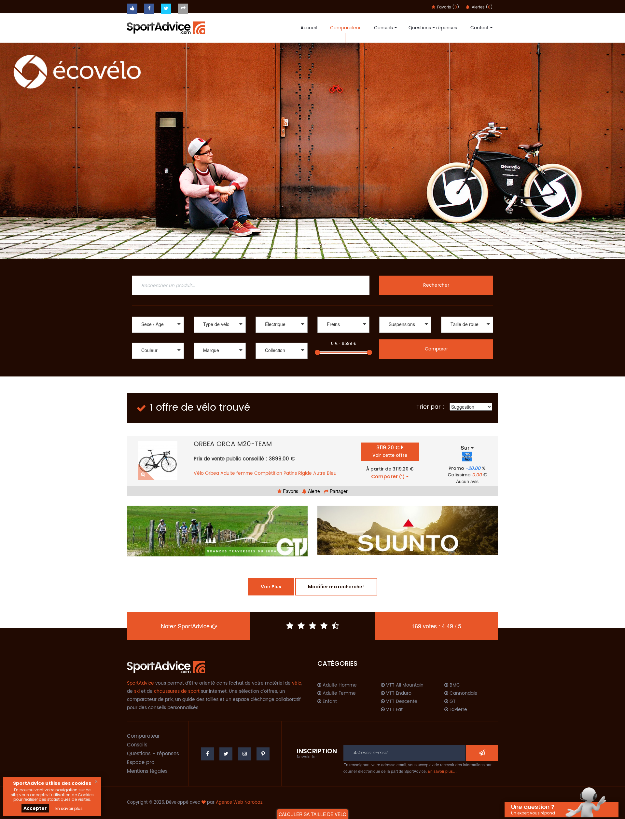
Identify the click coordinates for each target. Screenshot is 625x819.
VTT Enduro (398, 693)
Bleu (332, 473)
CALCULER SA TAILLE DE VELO (312, 814)
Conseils (383, 28)
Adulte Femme (338, 693)
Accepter (35, 808)
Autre (319, 473)
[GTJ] (217, 531)
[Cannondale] (220, 359)
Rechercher (436, 285)
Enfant (329, 701)
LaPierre (457, 709)
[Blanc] (158, 359)
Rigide (305, 473)
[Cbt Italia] (220, 366)
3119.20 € (389, 451)
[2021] (282, 366)
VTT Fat (394, 709)
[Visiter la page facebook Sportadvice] (149, 9)
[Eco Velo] (312, 151)
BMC (454, 685)
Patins (290, 473)
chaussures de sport (177, 691)
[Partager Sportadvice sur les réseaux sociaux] (183, 9)
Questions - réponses (433, 28)
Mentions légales (147, 771)
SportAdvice (140, 683)
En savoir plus (69, 808)
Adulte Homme (339, 685)
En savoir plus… (442, 771)
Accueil (308, 28)
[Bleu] (158, 366)
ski (137, 691)
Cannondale (463, 693)
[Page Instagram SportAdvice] (244, 753)
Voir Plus (271, 586)
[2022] (282, 359)
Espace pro (140, 762)
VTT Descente (401, 701)
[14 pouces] (467, 333)
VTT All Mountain (404, 685)
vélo (296, 683)
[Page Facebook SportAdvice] (207, 753)
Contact (479, 28)
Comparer (436, 349)
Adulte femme (236, 473)
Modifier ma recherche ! (336, 586)
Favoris (290, 491)
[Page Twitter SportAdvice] (225, 753)
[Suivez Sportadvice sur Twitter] (166, 9)
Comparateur (345, 28)
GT (452, 701)
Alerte (313, 491)
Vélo (199, 473)
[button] (158, 325)
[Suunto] (407, 530)
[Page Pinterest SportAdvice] (263, 753)
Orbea (212, 473)
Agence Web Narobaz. (239, 802)
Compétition (268, 473)
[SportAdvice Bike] (166, 27)
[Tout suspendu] (405, 333)
